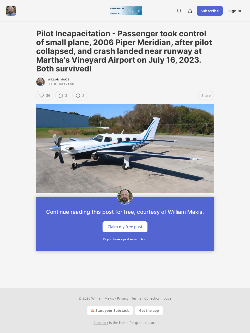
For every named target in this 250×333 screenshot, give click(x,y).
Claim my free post (125, 226)
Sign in (235, 10)
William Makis (58, 79)
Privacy (122, 298)
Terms (136, 298)
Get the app (149, 310)
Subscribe (210, 10)
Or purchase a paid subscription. (125, 239)
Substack (101, 322)
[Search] (179, 11)
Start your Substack (112, 310)
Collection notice (157, 298)
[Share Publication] (190, 11)
